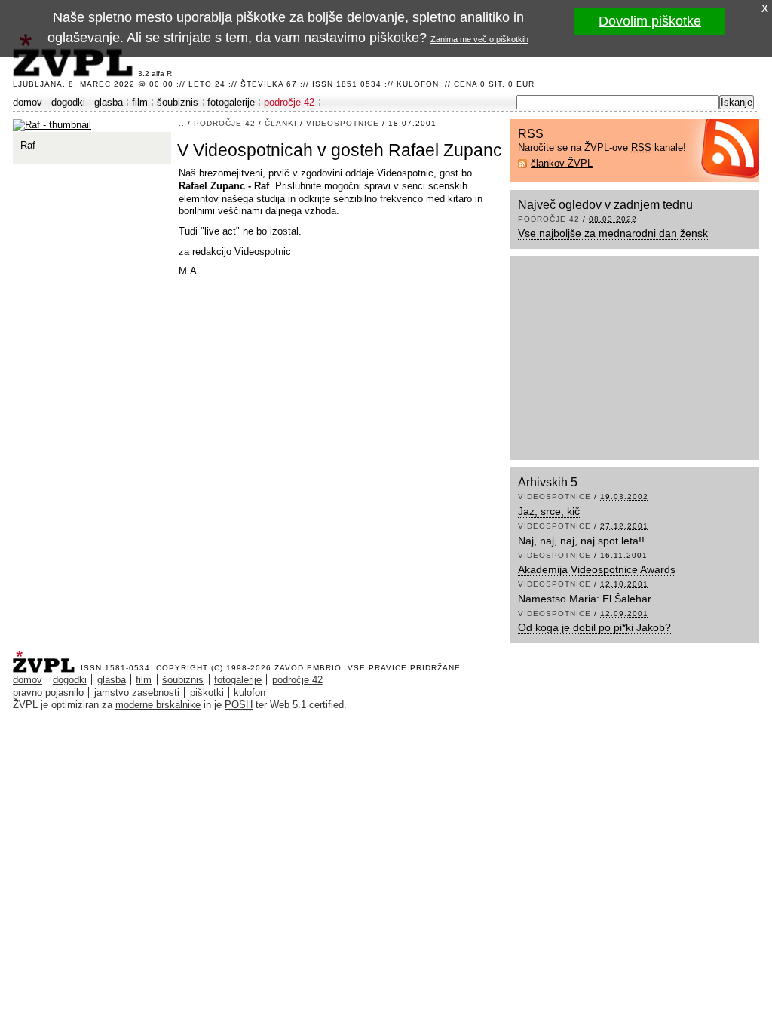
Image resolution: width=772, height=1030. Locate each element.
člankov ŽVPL (562, 163)
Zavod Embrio (308, 668)
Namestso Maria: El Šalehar (584, 599)
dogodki (68, 102)
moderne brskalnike (158, 704)
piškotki (207, 692)
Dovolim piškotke (650, 21)
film (140, 102)
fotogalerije (231, 102)
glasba (108, 102)
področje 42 (289, 102)
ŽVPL (47, 657)
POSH (239, 704)
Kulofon (418, 84)
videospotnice (342, 123)
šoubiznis (177, 102)
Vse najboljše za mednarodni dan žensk (613, 233)
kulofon (249, 692)
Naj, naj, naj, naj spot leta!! (581, 541)
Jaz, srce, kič (549, 511)
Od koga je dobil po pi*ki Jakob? (594, 627)
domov (27, 102)
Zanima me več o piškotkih (479, 39)
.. (182, 123)
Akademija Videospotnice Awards (597, 569)
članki (281, 123)
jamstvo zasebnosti (136, 692)
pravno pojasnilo (48, 692)
